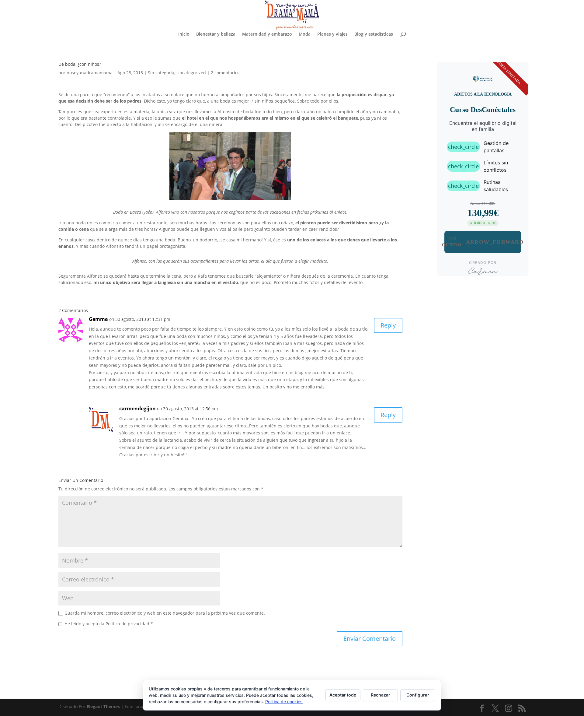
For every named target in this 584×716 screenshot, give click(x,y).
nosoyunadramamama (90, 72)
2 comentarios (225, 72)
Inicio (183, 34)
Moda (305, 34)
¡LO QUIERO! (482, 242)
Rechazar (380, 694)
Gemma (98, 319)
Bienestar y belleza (215, 34)
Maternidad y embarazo (267, 34)
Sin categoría (161, 72)
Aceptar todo (342, 694)
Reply (388, 325)
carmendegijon (137, 408)
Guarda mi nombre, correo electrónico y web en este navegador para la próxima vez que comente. (164, 613)
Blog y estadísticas (373, 34)
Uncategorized (191, 72)
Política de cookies (284, 701)
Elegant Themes (103, 706)
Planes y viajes (332, 34)
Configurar (417, 694)
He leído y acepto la (108, 623)
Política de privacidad (128, 623)
